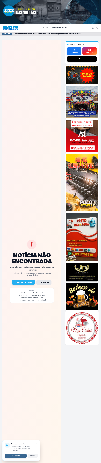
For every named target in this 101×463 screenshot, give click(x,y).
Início (45, 28)
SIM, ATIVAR (16, 456)
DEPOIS (32, 456)
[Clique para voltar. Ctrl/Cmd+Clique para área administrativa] (10, 28)
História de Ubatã (59, 28)
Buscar (45, 282)
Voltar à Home (24, 282)
